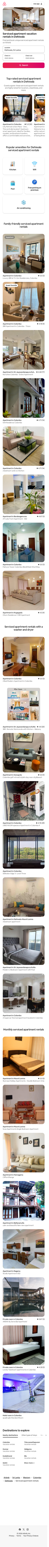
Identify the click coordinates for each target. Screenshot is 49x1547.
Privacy (11, 1536)
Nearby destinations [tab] (10, 1435)
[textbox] (13, 58)
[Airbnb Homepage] (4, 3)
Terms (18, 1536)
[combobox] (24, 50)
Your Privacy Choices (30, 1536)
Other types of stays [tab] (29, 1435)
